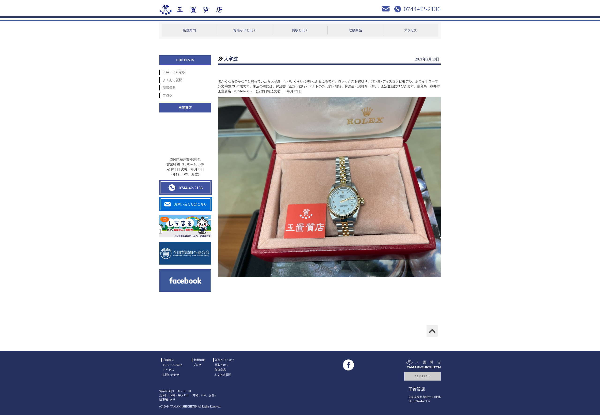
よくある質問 (172, 80)
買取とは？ (300, 30)
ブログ (167, 95)
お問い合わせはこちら (190, 204)
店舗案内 (189, 30)
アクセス (410, 30)
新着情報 (169, 88)
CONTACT (422, 376)
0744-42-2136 (191, 188)
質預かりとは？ (244, 30)
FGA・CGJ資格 (174, 72)
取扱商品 (355, 30)
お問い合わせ (170, 374)
